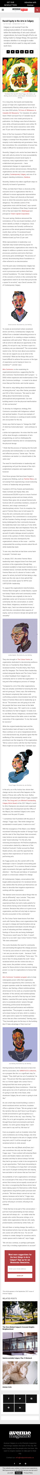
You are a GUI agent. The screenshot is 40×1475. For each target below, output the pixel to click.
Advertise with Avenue (30, 3)
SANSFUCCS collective (27, 1071)
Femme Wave (29, 479)
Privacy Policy (28, 1473)
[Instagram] (25, 1463)
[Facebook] (14, 1463)
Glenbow (27, 177)
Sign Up (20, 1276)
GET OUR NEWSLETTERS (10, 3)
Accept (18, 1473)
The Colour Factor (23, 659)
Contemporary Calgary (18, 174)
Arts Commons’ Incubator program (15, 977)
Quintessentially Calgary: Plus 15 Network (17, 1358)
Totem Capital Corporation (19, 214)
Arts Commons (8, 369)
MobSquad (26, 211)
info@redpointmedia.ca (25, 1458)
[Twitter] (20, 1463)
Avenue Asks (7, 1387)
